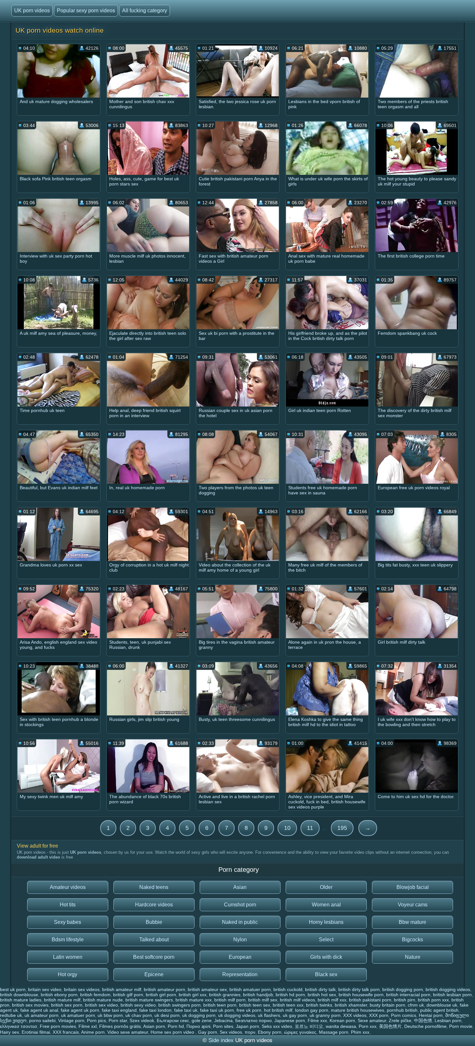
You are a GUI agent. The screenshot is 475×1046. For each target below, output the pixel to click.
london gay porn (311, 1010)
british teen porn (220, 1005)
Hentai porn (431, 1015)
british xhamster (351, 1005)
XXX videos (354, 1015)
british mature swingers (149, 999)
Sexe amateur (372, 1020)
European (240, 957)
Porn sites (223, 1026)
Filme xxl (88, 1026)
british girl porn (161, 994)
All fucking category (144, 10)
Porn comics (403, 1015)
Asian (240, 887)
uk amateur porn (41, 1015)
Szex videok (142, 1020)
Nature (412, 957)
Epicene (154, 974)
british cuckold (287, 989)
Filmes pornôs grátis (120, 1026)
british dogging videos (448, 989)
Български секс (173, 1020)
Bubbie (154, 922)
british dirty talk (320, 989)
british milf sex (262, 999)
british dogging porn (402, 989)
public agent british (439, 1010)
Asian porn (154, 1026)
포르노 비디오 (309, 1026)
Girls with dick (326, 957)
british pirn (404, 999)
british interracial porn (408, 994)
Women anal (326, 904)
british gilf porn (128, 994)
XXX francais (66, 1032)
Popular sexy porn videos (86, 10)
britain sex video (44, 989)
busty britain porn (387, 1005)
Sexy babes (67, 922)
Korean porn (342, 1020)
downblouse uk (442, 1005)
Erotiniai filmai (36, 1032)
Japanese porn (289, 1020)
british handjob (258, 994)
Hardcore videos (154, 904)
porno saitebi (42, 1020)
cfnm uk (416, 1005)
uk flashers (269, 1015)
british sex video (101, 1005)
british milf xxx (332, 999)
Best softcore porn (153, 957)
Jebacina (223, 1020)
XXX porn (378, 1015)
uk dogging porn (199, 1015)
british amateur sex (207, 989)
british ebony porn (59, 994)
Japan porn (247, 1026)
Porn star (118, 1020)
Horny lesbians (326, 922)
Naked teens (153, 887)
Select (326, 939)
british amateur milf (121, 989)
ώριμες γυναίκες (300, 1032)
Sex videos (231, 1032)
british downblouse (19, 994)
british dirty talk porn (359, 989)
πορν (250, 1032)
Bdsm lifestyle (68, 939)
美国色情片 (390, 1026)
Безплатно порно (253, 1020)
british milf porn (230, 999)
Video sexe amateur (127, 1032)
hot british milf (278, 1010)
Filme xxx (317, 1020)
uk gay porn (295, 1015)
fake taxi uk (185, 1010)
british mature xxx (193, 999)
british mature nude (103, 999)
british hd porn (290, 994)
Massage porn (333, 1032)
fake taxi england (119, 1010)
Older (326, 887)
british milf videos (297, 999)
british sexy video (138, 1005)
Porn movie (460, 1026)
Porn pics (96, 1020)
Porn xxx (367, 1026)
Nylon (240, 939)
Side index (221, 1040)
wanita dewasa (341, 1026)
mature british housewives (357, 1010)
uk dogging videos (236, 1015)
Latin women (67, 957)
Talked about (154, 939)
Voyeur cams (413, 904)
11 (310, 828)
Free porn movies (58, 1026)
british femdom (95, 994)
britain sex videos (82, 989)
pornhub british (402, 1010)
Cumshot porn (240, 904)
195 (342, 828)
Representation (240, 974)
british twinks (319, 1005)
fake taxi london (155, 1010)
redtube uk (11, 1015)
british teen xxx (288, 1005)
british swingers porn (179, 1005)
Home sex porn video (173, 1032)
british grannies (224, 994)
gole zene (202, 1020)
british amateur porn (164, 989)
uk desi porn (167, 1015)
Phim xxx (360, 1032)
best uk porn (13, 989)
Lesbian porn (448, 1020)
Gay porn (207, 1032)
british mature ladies (20, 999)
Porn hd (176, 1026)
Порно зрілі (198, 1026)
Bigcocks (412, 939)
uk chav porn (138, 1015)
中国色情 (423, 1020)
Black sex (326, 974)
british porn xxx (433, 999)
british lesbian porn (452, 994)
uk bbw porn (110, 1015)
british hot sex (322, 994)
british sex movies (30, 1005)
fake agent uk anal (39, 1010)
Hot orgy (67, 974)
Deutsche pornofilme (425, 1026)
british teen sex (254, 1005)
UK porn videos (32, 10)
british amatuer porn (250, 989)
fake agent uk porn (80, 1010)
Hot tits (68, 904)
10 (287, 828)
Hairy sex (9, 1032)
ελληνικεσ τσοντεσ (18, 1026)
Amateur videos (68, 887)
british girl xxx (192, 994)
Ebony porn (269, 1032)
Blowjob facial (412, 887)
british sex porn (66, 1005)
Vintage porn (71, 1020)
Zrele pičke (400, 1020)
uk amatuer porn (78, 1015)
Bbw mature (412, 922)
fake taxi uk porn (217, 1010)
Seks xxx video (277, 1026)
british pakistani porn (370, 999)
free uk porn (249, 1010)
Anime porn (93, 1032)
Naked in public (240, 922)
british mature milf (62, 999)
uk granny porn (325, 1015)
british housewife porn (361, 994)
